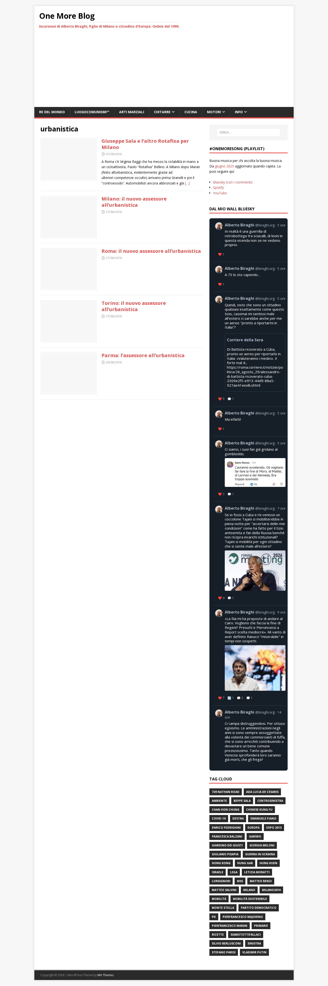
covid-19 (219, 818)
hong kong (221, 863)
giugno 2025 (224, 166)
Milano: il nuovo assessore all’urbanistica (134, 201)
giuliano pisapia (225, 854)
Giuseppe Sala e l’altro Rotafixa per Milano (145, 144)
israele (217, 872)
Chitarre (162, 112)
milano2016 (271, 890)
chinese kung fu (259, 810)
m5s (240, 881)
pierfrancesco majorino (243, 917)
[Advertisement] (164, 71)
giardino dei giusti (227, 845)
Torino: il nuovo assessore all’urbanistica (134, 306)
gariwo (255, 836)
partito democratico (258, 908)
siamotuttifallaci (246, 935)
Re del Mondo (52, 112)
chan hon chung (225, 810)
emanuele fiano (263, 818)
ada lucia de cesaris (262, 792)
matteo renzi (261, 881)
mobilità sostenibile (250, 899)
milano (249, 890)
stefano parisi (224, 952)
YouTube (220, 193)
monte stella (223, 908)
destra (238, 818)
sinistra (254, 943)
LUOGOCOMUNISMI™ (92, 112)
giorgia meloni (261, 845)
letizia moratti (257, 872)
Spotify (218, 187)
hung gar (245, 863)
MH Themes (105, 975)
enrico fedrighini (226, 828)
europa (254, 828)
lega (233, 872)
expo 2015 (274, 828)
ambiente (219, 801)
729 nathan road (225, 792)
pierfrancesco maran (229, 926)
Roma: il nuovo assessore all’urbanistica (151, 251)
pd (214, 917)
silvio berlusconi (226, 943)
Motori (214, 112)
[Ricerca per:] (248, 132)
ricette (218, 935)
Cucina (190, 112)
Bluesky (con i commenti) (232, 182)
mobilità (219, 899)
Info (239, 112)
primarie (261, 926)
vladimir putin (254, 952)
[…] (187, 183)
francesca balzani (227, 836)
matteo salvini (224, 890)
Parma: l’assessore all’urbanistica (143, 355)
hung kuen (268, 863)
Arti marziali (131, 112)
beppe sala (242, 801)
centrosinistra (270, 801)
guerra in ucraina (260, 854)
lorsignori (221, 881)
